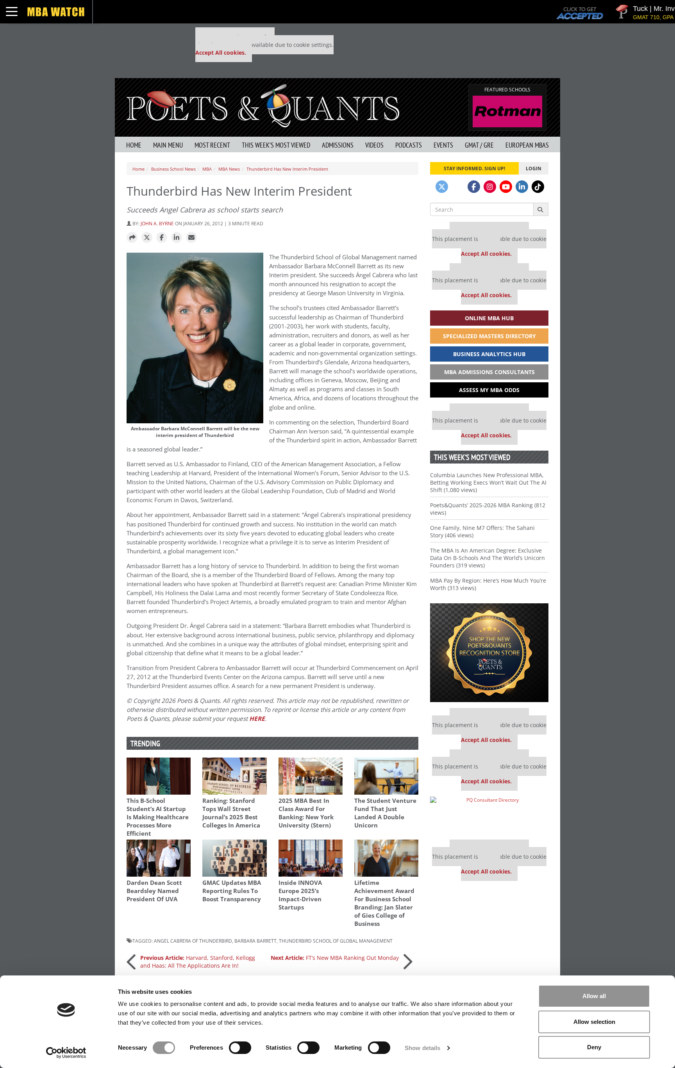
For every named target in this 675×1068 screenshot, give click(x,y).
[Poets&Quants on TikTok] (538, 186)
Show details (422, 1048)
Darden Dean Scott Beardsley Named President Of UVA (154, 891)
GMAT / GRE (479, 145)
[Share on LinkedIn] (176, 238)
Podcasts (408, 145)
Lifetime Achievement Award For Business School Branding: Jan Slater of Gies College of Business (384, 903)
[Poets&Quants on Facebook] (474, 186)
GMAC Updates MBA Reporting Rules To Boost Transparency (231, 891)
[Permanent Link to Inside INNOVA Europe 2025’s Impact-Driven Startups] (311, 858)
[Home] (263, 105)
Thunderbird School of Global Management (336, 941)
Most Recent (212, 145)
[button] (132, 238)
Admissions (338, 145)
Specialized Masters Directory (489, 336)
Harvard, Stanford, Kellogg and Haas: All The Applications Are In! (197, 961)
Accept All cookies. (220, 52)
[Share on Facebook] (161, 238)
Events (443, 145)
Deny (594, 1047)
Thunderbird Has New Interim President (287, 169)
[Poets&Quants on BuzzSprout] (458, 186)
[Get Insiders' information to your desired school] (489, 652)
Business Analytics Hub (489, 354)
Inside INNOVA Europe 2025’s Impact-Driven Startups (300, 895)
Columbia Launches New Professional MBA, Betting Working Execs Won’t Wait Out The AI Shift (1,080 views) (488, 482)
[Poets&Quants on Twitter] (442, 186)
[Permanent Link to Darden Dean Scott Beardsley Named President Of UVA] (159, 858)
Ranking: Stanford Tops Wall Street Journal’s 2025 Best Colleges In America (231, 813)
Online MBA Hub (489, 318)
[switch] (240, 1047)
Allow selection (594, 1021)
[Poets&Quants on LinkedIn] (522, 186)
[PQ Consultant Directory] (489, 815)
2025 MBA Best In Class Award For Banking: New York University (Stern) (306, 813)
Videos (374, 145)
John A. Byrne (157, 223)
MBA (207, 169)
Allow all (594, 996)
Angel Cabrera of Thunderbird (193, 941)
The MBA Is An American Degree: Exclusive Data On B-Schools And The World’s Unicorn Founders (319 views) (487, 558)
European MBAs (527, 145)
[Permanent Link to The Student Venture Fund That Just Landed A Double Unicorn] (386, 776)
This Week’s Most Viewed (276, 145)
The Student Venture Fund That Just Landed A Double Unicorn (385, 813)
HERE (257, 719)
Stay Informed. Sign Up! (474, 168)
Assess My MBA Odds (489, 390)
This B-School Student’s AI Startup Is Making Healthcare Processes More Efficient (158, 817)
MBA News (229, 169)
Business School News (173, 169)
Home (133, 145)
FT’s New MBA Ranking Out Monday (335, 957)
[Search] (540, 209)
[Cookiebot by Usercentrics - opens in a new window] (66, 1053)
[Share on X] (146, 238)
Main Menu (168, 145)
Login (533, 168)
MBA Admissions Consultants (489, 372)
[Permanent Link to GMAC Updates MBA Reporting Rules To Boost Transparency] (234, 858)
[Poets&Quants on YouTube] (506, 186)
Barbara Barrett (255, 941)
